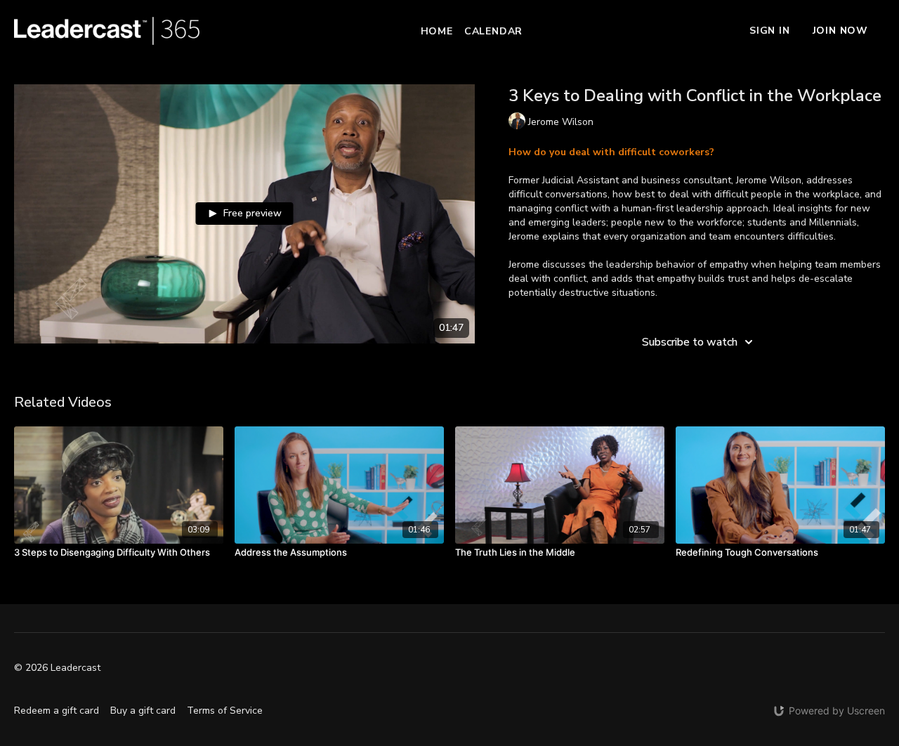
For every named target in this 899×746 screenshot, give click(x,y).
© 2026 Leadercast (57, 668)
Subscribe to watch (689, 342)
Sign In (769, 30)
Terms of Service (225, 710)
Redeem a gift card (56, 710)
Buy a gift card (143, 710)
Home (437, 31)
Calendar (493, 31)
